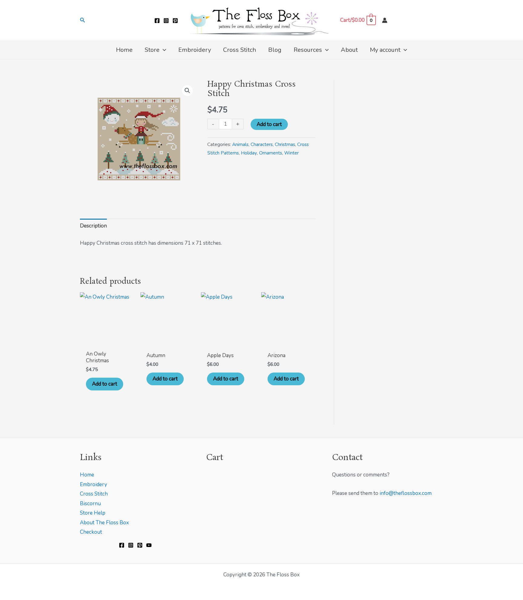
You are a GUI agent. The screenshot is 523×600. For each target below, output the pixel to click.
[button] (82, 20)
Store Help (92, 512)
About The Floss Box (104, 522)
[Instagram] (166, 20)
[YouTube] (149, 545)
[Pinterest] (175, 20)
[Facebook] (157, 20)
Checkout (91, 532)
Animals (240, 144)
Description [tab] (93, 225)
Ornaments (270, 153)
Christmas (285, 144)
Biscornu (90, 503)
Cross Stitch (94, 493)
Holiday (249, 153)
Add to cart (269, 124)
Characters (262, 144)
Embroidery (93, 484)
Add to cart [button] (104, 383)
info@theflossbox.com (406, 493)
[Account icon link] (384, 20)
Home (87, 474)
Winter (291, 153)
